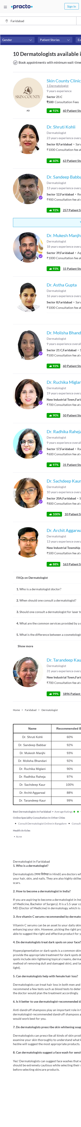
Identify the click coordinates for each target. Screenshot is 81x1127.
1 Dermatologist (57, 86)
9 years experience (59, 91)
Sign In (71, 6)
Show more (25, 646)
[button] (17, 40)
